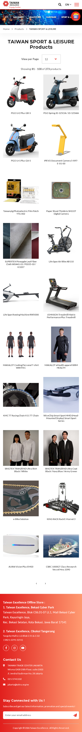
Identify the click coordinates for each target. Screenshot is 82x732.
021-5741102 (15, 679)
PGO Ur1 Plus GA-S (21, 160)
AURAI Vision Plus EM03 (21, 566)
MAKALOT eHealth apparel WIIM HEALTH (61, 366)
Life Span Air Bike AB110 (61, 261)
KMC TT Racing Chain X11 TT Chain (21, 415)
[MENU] (76, 4)
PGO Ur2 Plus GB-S (21, 113)
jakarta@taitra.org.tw (18, 684)
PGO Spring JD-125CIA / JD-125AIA (61, 113)
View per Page (30, 59)
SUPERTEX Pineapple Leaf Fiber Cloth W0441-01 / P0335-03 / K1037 (21, 264)
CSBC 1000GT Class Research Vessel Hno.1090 (61, 568)
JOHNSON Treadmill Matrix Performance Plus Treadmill (61, 316)
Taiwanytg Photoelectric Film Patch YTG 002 (21, 212)
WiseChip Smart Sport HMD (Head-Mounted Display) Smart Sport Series (61, 418)
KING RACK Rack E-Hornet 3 (61, 519)
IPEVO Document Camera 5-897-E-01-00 (61, 162)
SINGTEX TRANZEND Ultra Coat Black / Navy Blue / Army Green (61, 470)
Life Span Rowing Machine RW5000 (21, 314)
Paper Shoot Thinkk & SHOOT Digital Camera (61, 212)
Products (19, 29)
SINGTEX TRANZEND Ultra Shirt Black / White (21, 470)
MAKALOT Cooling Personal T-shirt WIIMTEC (21, 366)
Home (6, 29)
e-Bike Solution (21, 519)
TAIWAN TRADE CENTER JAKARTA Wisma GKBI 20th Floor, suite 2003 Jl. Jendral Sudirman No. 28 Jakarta (25, 669)
